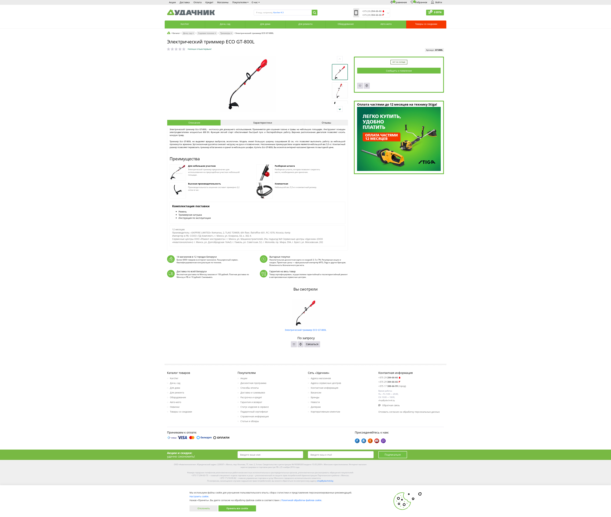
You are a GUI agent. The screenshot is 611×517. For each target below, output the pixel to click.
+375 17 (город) (392, 386)
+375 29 (388, 377)
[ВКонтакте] (363, 440)
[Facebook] (357, 440)
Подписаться (393, 454)
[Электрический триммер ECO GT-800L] (305, 312)
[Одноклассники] (370, 440)
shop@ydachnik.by (325, 480)
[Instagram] (383, 440)
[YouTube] (376, 440)
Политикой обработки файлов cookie (301, 500)
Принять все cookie (237, 508)
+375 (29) (372, 11)
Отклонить (203, 508)
